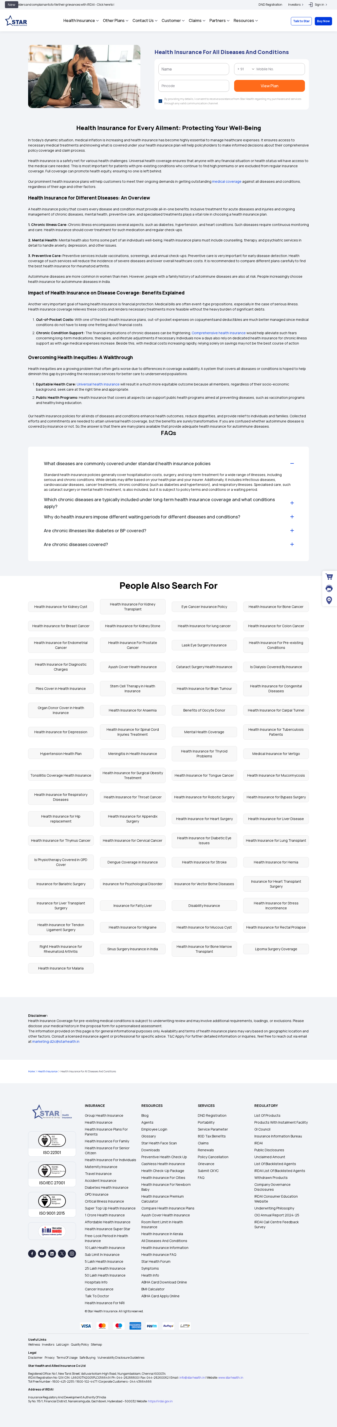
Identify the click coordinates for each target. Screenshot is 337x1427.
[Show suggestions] (138, 78)
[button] (217, 23)
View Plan (168, 132)
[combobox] (128, 77)
